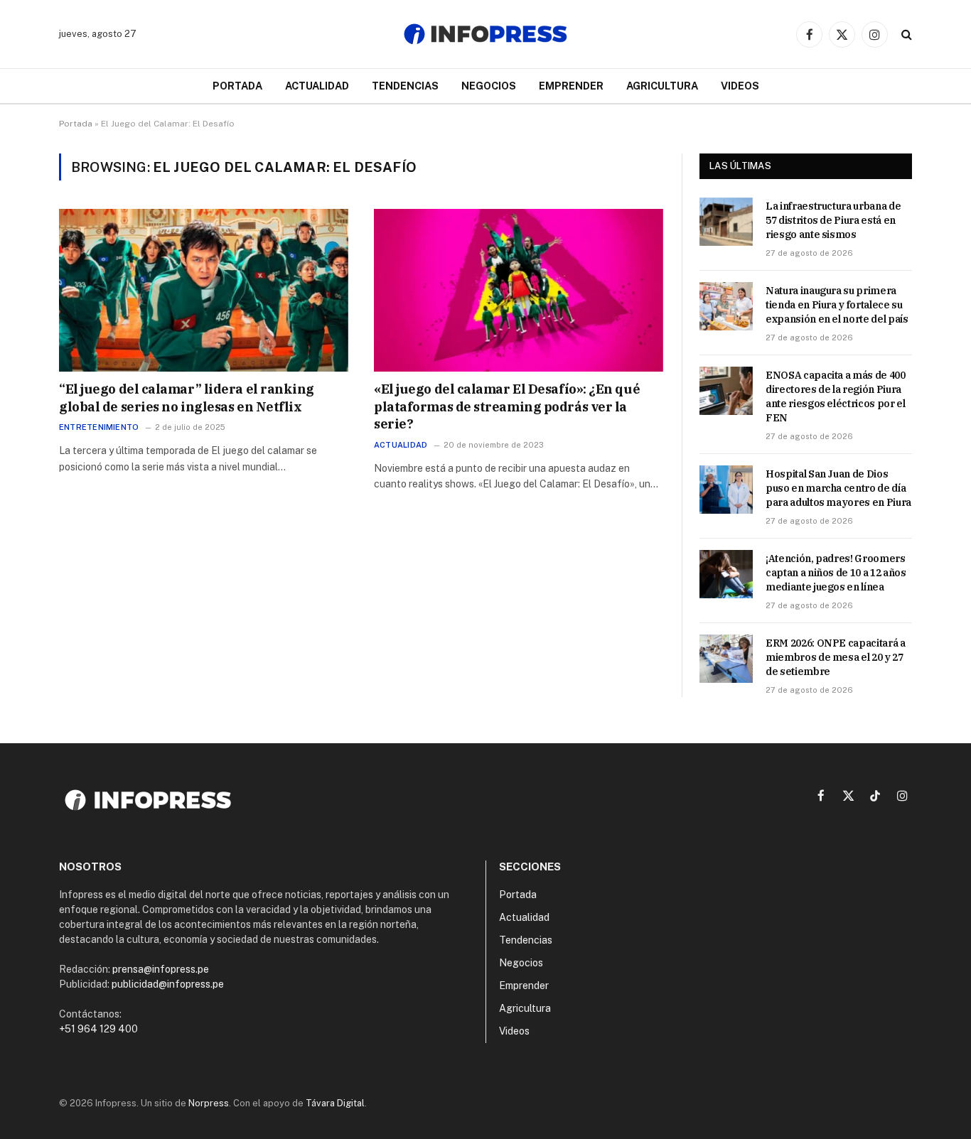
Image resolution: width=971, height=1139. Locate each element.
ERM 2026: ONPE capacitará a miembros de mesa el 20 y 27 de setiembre (836, 657)
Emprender (571, 86)
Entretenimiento (99, 427)
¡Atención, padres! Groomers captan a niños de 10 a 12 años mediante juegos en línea (836, 572)
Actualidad (317, 86)
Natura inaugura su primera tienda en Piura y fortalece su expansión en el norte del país (837, 304)
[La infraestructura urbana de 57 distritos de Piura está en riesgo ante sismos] (726, 222)
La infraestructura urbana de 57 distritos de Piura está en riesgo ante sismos (833, 220)
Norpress (208, 1103)
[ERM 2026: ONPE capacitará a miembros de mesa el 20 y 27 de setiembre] (726, 659)
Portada (237, 86)
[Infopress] (485, 34)
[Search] (905, 34)
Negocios (488, 86)
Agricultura (662, 86)
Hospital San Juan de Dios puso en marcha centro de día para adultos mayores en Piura (838, 488)
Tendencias (405, 86)
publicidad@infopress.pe (168, 984)
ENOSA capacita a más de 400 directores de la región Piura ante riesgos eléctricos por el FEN (836, 396)
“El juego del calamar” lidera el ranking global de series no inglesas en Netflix (186, 397)
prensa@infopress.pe (160, 969)
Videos (740, 86)
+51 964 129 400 (98, 1029)
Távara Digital (335, 1103)
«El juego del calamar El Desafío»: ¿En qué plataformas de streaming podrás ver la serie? (507, 406)
